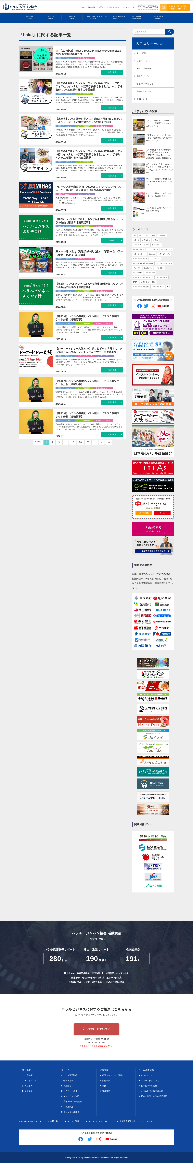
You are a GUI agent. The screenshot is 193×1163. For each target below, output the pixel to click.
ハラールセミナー (139, 254)
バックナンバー (162, 513)
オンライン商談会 (71, 1112)
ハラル (155, 240)
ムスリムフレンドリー (141, 244)
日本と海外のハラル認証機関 (154, 1096)
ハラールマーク (166, 249)
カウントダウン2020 (148, 282)
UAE (168, 286)
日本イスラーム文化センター (143, 277)
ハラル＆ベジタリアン (164, 263)
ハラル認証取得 (70, 1075)
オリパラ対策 (137, 272)
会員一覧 (54, 1121)
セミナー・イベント (144, 61)
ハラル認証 (162, 235)
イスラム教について (150, 1080)
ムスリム (152, 254)
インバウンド (156, 244)
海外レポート (142, 99)
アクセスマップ (31, 1080)
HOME (82, 7)
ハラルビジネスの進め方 (152, 1091)
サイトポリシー (151, 1121)
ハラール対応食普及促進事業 (143, 263)
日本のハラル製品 (149, 1086)
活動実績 (72, 17)
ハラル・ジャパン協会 (147, 235)
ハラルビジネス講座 (140, 258)
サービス (50, 17)
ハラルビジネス (138, 249)
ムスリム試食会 (161, 277)
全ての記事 (141, 53)
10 (72, 442)
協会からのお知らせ (144, 84)
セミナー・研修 (70, 1091)
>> (109, 442)
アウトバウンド (152, 249)
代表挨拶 (28, 1075)
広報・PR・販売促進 (72, 1101)
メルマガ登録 (144, 513)
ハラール (136, 240)
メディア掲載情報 (143, 68)
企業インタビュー (143, 76)
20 (80, 442)
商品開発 (67, 1086)
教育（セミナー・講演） (113, 1075)
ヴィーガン (137, 268)
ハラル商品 (137, 17)
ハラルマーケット (158, 286)
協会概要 (91, 7)
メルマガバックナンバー (99, 1121)
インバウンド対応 (71, 1096)
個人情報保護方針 (127, 1121)
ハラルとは (146, 240)
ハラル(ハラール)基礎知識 (115, 17)
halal (134, 235)
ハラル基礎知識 (146, 1070)
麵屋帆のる (148, 268)
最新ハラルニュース (144, 91)
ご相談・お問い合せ (98, 1029)
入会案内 (28, 1086)
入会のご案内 (114, 7)
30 (88, 442)
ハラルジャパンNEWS (93, 17)
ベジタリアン (159, 268)
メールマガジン (128, 7)
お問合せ (101, 7)
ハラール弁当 (150, 272)
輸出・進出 (68, 1080)
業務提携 (106, 1091)
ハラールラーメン (164, 254)
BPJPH (135, 282)
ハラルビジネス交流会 (141, 286)
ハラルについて (148, 1075)
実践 (104, 1086)
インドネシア (155, 258)
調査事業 (106, 1080)
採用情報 (28, 1091)
